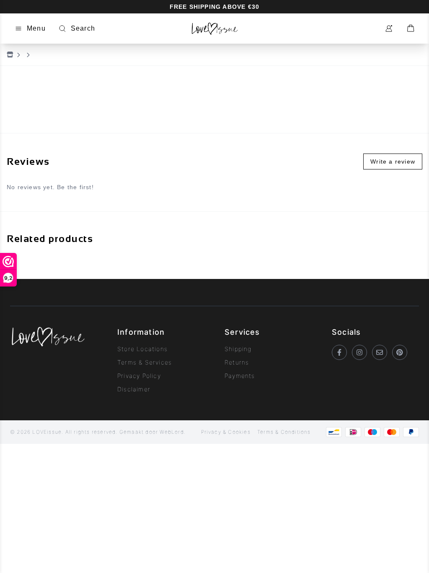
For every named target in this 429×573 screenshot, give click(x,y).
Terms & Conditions (284, 432)
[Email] (379, 352)
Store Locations (142, 348)
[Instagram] (359, 352)
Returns (237, 362)
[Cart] (411, 28)
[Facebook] (339, 352)
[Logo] (214, 28)
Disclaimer (133, 389)
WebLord (171, 432)
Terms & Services (144, 362)
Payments (240, 375)
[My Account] (389, 28)
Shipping (238, 348)
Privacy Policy (139, 375)
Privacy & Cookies (226, 432)
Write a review (392, 161)
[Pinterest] (399, 352)
